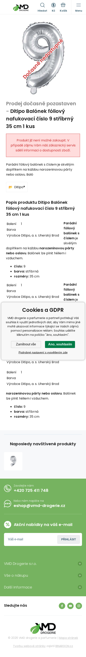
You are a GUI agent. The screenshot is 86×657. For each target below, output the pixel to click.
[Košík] (63, 8)
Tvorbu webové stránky (29, 646)
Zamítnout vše (26, 344)
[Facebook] (62, 606)
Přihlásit (68, 539)
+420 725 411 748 (31, 490)
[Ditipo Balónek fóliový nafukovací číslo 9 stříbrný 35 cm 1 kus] (13, 461)
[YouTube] (70, 606)
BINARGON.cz (64, 646)
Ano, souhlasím (60, 344)
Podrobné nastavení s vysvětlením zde (43, 352)
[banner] (21, 8)
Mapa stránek (68, 638)
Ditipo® (19, 187)
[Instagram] (79, 606)
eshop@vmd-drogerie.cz (39, 505)
